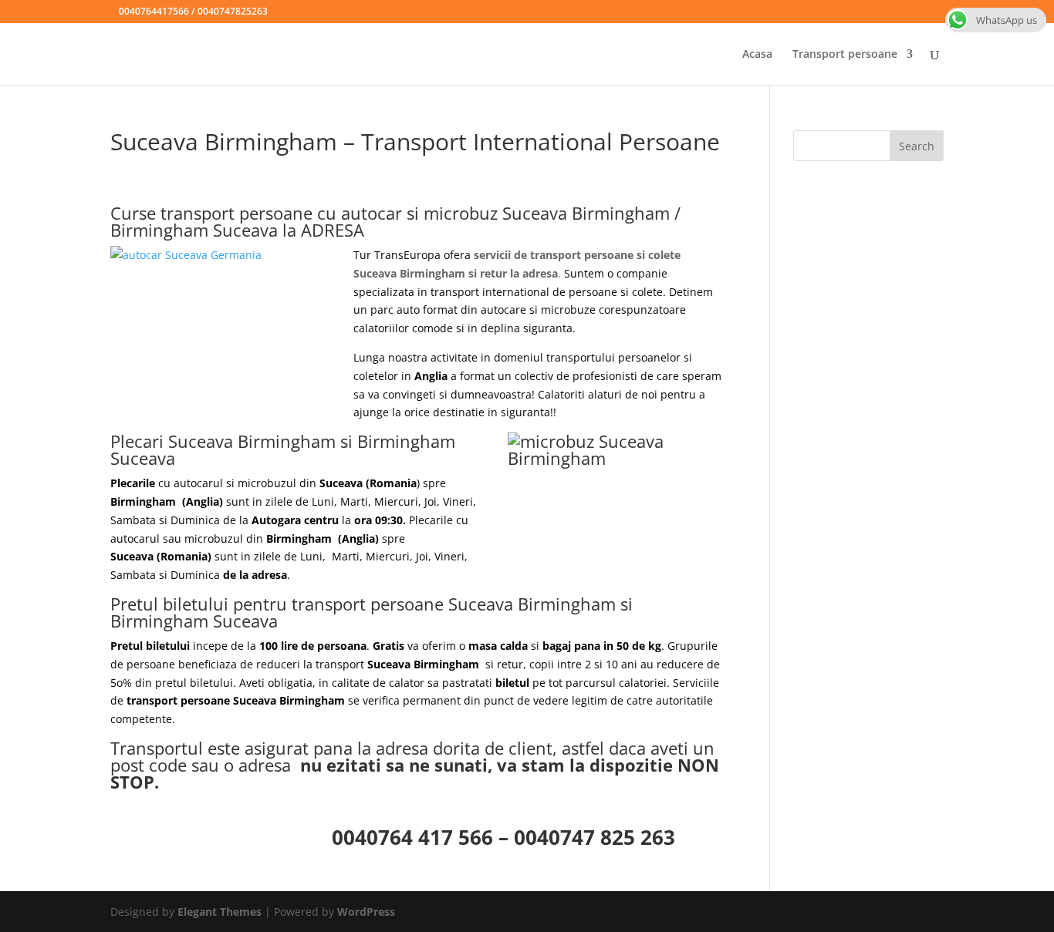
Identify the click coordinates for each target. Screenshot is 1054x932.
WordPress (366, 911)
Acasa (757, 55)
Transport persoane (844, 55)
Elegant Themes (219, 911)
